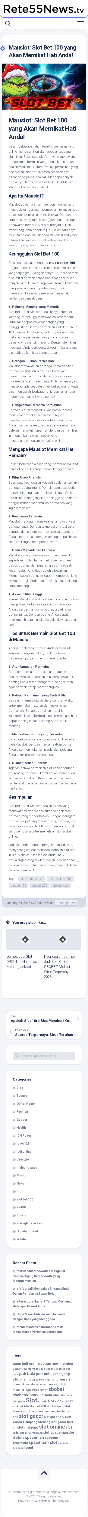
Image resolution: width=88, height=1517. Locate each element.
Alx (67, 1501)
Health (21, 1127)
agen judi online (26, 1363)
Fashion (22, 1111)
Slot (19, 1191)
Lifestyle (23, 1159)
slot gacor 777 (54, 1417)
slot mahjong (27, 1427)
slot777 (54, 1401)
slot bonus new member (39, 1411)
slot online (52, 1426)
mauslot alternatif (36, 1384)
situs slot (59, 1395)
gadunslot (52, 1369)
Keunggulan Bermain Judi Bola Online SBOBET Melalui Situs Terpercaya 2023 (60, 966)
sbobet (56, 1389)
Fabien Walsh (44, 903)
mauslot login (22, 1390)
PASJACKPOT (40, 1390)
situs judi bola (41, 1395)
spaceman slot (43, 1442)
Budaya (22, 1095)
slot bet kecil (61, 885)
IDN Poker (24, 1135)
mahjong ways (27, 1167)
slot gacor (31, 1416)
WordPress (42, 1501)
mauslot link (57, 1384)
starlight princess (29, 1223)
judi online (24, 1151)
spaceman (34, 1437)
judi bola (27, 1373)
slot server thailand (31, 1432)
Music (21, 1175)
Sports (21, 1215)
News (20, 1183)
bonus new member (57, 1363)
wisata (21, 1239)
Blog (20, 1087)
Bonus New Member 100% (29, 1368)
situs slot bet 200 (60, 879)
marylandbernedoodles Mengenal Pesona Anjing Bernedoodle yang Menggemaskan (39, 1276)
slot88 (21, 1207)
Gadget (22, 1119)
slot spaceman (55, 1432)
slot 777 (67, 1401)
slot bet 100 (18, 885)
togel (28, 1448)
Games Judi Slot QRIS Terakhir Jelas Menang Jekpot (21, 961)
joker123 (23, 1143)
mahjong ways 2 (57, 1379)
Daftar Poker (26, 1103)
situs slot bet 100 (62, 263)
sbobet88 (21, 1395)
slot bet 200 (39, 885)
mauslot (18, 1384)
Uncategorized (66, 903)
